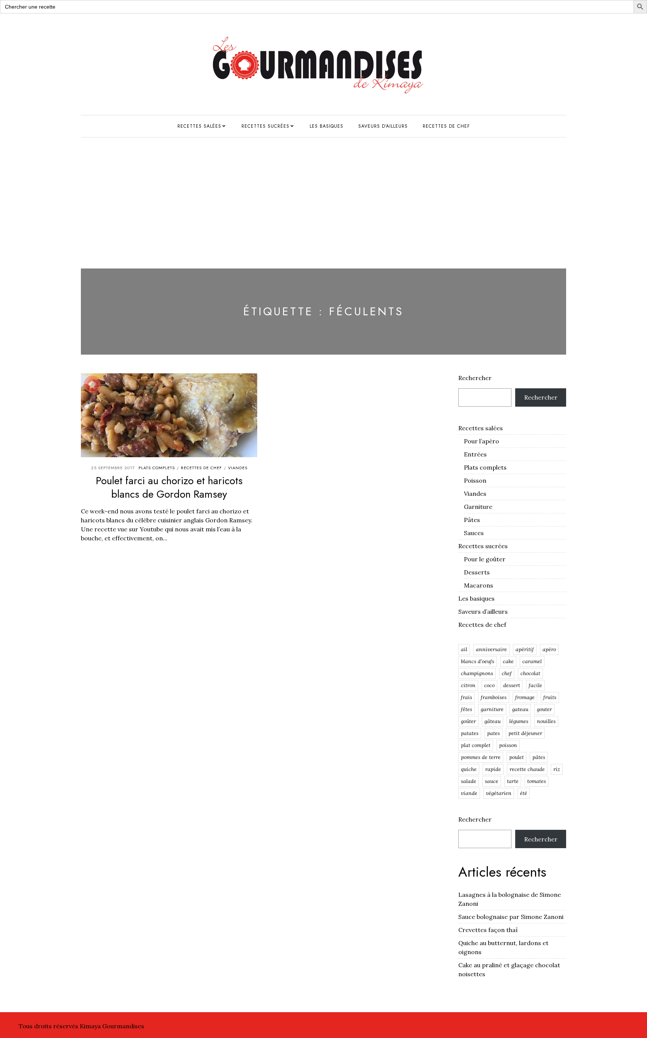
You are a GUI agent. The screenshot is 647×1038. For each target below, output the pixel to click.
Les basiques (326, 126)
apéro (549, 649)
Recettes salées (199, 126)
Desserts (477, 572)
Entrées (475, 454)
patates (470, 733)
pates (493, 733)
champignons (477, 673)
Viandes (237, 468)
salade (468, 781)
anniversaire (491, 649)
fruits (549, 697)
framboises (494, 697)
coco (489, 685)
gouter (544, 709)
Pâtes (472, 519)
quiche (469, 769)
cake (508, 661)
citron (468, 685)
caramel (532, 661)
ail (464, 649)
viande (469, 793)
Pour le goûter (484, 559)
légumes (518, 721)
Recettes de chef (446, 126)
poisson (508, 745)
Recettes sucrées (265, 126)
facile (535, 685)
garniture (492, 709)
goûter (468, 721)
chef (507, 673)
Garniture (478, 506)
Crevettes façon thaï (488, 930)
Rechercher (475, 378)
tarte (513, 781)
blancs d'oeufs (477, 661)
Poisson (475, 480)
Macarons (478, 585)
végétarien (498, 793)
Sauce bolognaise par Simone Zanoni (511, 916)
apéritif (525, 649)
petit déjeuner (525, 733)
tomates (536, 781)
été (523, 793)
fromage (525, 697)
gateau (520, 709)
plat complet (475, 745)
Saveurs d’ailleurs (383, 126)
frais (466, 697)
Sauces (474, 533)
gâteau (493, 721)
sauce (491, 781)
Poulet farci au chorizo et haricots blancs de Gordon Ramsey (169, 487)
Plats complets (157, 468)
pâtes (538, 757)
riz (556, 769)
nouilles (546, 721)
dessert (511, 685)
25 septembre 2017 (113, 468)
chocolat (530, 673)
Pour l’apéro (481, 441)
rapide (493, 769)
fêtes (466, 709)
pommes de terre (481, 757)
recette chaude (527, 769)
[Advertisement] (323, 193)
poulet (516, 757)
